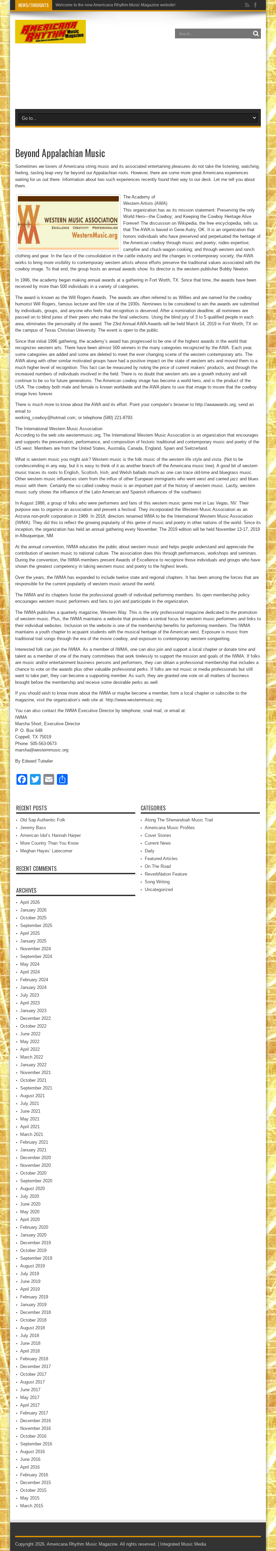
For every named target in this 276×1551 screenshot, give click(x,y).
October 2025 (33, 917)
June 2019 (30, 1281)
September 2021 (36, 1088)
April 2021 (30, 1126)
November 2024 (35, 948)
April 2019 (30, 1289)
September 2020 (36, 1180)
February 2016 (34, 1474)
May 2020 (29, 1211)
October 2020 (33, 1173)
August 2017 (32, 1381)
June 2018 (30, 1343)
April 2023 (30, 1002)
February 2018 (34, 1358)
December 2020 (35, 1157)
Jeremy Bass (33, 827)
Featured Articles (161, 858)
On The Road (158, 866)
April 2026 (30, 902)
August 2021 (32, 1095)
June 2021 (30, 1111)
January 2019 (33, 1304)
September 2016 (36, 1443)
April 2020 (30, 1219)
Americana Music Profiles (170, 827)
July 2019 (29, 1273)
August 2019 (32, 1265)
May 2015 (29, 1498)
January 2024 (33, 987)
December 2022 (35, 1018)
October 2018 (33, 1320)
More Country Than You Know (49, 843)
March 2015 (31, 1505)
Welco (61, 5)
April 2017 (30, 1405)
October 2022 (33, 1026)
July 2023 (29, 995)
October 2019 (33, 1250)
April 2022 (30, 1049)
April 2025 (30, 933)
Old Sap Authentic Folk (42, 819)
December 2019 (35, 1242)
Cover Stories (158, 835)
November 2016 (35, 1428)
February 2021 (34, 1142)
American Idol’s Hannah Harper (50, 835)
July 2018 (29, 1335)
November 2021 (35, 1072)
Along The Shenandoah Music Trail (179, 819)
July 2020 (29, 1196)
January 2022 (33, 1064)
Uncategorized (159, 889)
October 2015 (33, 1490)
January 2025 (33, 941)
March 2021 (31, 1134)
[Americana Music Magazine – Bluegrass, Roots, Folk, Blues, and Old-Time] (50, 38)
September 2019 (36, 1258)
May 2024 (29, 964)
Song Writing (157, 881)
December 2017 (35, 1366)
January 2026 (33, 910)
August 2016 (32, 1451)
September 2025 (36, 925)
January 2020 (33, 1235)
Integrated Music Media (183, 1544)
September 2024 (36, 956)
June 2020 (30, 1204)
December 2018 (35, 1312)
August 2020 (32, 1188)
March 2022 (31, 1057)
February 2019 (34, 1296)
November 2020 (35, 1165)
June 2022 (30, 1033)
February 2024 (34, 979)
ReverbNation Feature (166, 874)
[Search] (256, 34)
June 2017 (30, 1389)
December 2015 (35, 1482)
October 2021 (33, 1080)
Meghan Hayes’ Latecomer (46, 850)
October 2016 (33, 1436)
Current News (158, 843)
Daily (149, 850)
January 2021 (33, 1149)
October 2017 (33, 1374)
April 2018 (30, 1351)
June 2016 (30, 1459)
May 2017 (29, 1397)
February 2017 (34, 1412)
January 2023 (33, 1010)
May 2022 (29, 1041)
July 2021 (29, 1103)
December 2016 (35, 1420)
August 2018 (32, 1327)
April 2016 (30, 1467)
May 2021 (29, 1118)
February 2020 (34, 1227)
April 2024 (30, 971)
